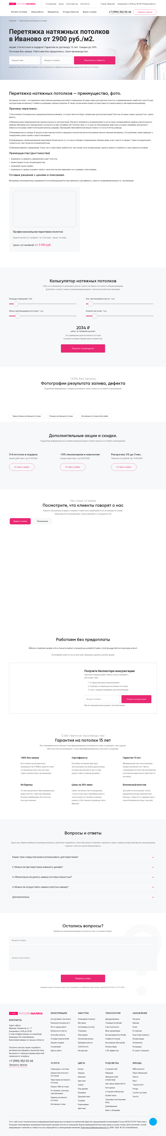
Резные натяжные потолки (61, 416)
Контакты (85, 4)
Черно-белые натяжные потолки (26, 416)
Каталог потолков (19, 12)
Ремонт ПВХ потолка (60, 1087)
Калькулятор (53, 12)
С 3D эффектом (112, 1051)
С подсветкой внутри (114, 1092)
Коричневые (83, 1104)
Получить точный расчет (83, 348)
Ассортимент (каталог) (61, 1019)
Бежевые (82, 1093)
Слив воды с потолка (60, 1069)
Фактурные (83, 1035)
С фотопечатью (112, 1027)
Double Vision (110, 1095)
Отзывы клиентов (71, 12)
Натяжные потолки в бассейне (94, 416)
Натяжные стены (58, 1104)
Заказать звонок (145, 12)
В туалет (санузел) (141, 1051)
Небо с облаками (112, 1110)
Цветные (82, 1081)
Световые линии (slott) (115, 1084)
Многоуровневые (112, 1031)
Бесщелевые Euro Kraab (115, 1035)
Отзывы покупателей (60, 1039)
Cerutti (136, 1097)
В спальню (137, 1031)
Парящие (109, 1073)
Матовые (82, 1023)
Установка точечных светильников (60, 1092)
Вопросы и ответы (59, 1031)
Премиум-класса (85, 1043)
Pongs (135, 1089)
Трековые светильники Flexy (115, 1100)
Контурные (110, 1088)
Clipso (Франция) (140, 1073)
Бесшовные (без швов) (115, 1043)
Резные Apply (111, 1047)
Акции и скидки (89, 12)
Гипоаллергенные (85, 1039)
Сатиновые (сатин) (86, 1027)
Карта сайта (56, 1051)
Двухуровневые (112, 1019)
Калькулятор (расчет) (60, 1023)
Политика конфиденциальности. (95, 1128)
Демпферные (111, 1106)
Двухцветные (84, 1097)
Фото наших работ (59, 1027)
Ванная (136, 1023)
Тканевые (82, 1031)
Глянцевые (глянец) (86, 1019)
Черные (81, 1073)
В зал (135, 1027)
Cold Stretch (83, 1047)
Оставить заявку (21, 467)
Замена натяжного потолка (59, 1098)
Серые (81, 1085)
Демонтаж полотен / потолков (60, 1074)
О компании (51, 4)
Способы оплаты (58, 1035)
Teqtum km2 (138, 1085)
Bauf (135, 1081)
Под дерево (83, 1089)
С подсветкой (111, 1069)
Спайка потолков (112, 1039)
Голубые (81, 1101)
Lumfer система (140, 1093)
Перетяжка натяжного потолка (60, 1081)
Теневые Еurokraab (113, 1023)
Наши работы (37, 12)
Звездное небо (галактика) (111, 1078)
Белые (81, 1069)
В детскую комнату (141, 1035)
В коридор (137, 1047)
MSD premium (138, 1069)
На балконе (137, 1043)
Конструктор (72, 4)
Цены (61, 4)
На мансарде (138, 1039)
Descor (136, 1077)
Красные (82, 1077)
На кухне (136, 1019)
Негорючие (83, 1051)
